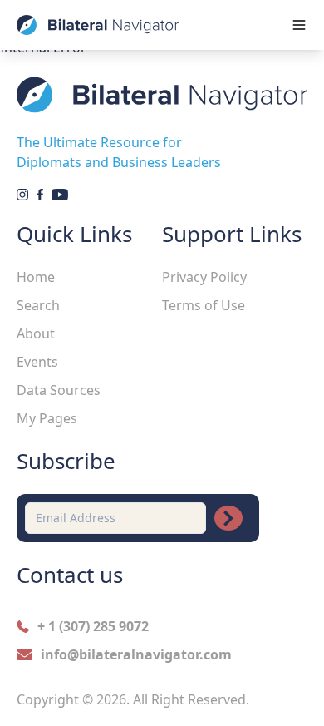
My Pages (47, 418)
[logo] (98, 25)
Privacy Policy (204, 277)
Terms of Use (203, 305)
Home (36, 277)
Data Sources (59, 390)
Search (38, 305)
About (36, 333)
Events (37, 362)
